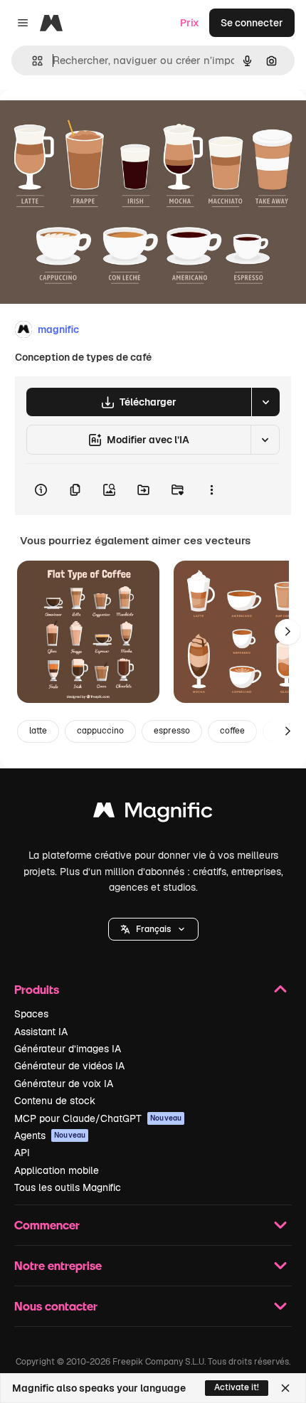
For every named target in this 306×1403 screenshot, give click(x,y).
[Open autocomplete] (31, 60)
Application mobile (56, 1170)
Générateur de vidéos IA (69, 1065)
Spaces (31, 1013)
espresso (172, 730)
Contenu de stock (54, 1100)
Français (153, 929)
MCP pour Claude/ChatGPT (97, 1118)
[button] (153, 929)
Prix (189, 22)
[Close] (285, 1388)
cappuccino (100, 730)
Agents (49, 1135)
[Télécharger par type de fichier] (265, 402)
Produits (36, 989)
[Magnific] (153, 814)
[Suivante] (287, 632)
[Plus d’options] (211, 489)
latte (38, 730)
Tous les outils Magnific (67, 1187)
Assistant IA (41, 1031)
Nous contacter (55, 1305)
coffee (232, 730)
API (22, 1152)
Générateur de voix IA (63, 1083)
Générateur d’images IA (67, 1048)
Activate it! (236, 1387)
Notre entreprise (58, 1265)
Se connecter (252, 22)
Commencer (47, 1224)
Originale (94, 122)
